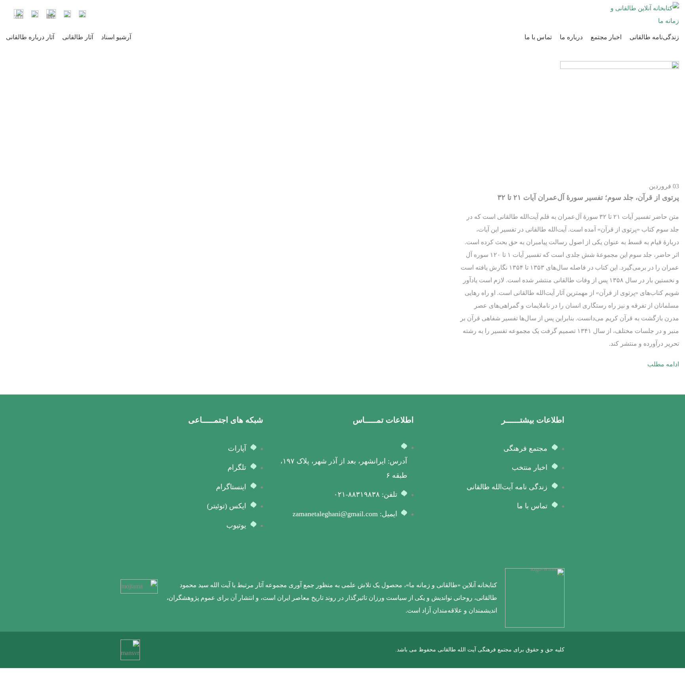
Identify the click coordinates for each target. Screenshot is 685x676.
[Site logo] (643, 14)
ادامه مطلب (663, 364)
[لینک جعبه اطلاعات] (82, 14)
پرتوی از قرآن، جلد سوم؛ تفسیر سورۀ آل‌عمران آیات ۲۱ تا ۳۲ (588, 197)
